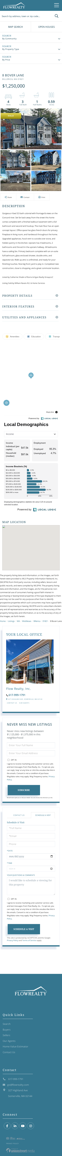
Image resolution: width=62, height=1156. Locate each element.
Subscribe (24, 790)
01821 (45, 621)
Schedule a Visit (43, 815)
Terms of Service (29, 940)
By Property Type (10, 49)
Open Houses (46, 26)
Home (3, 621)
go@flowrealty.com (18, 1084)
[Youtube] (23, 1126)
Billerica (37, 621)
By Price (6, 59)
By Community (9, 38)
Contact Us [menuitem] (9, 1052)
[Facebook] (7, 1126)
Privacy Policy (12, 940)
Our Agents (24, 703)
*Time (9, 863)
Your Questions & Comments (21, 875)
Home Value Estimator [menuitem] (15, 1046)
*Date (10, 850)
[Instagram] (30, 1126)
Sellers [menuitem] (6, 1035)
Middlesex (26, 621)
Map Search (15, 26)
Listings (11, 621)
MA (18, 621)
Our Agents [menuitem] (9, 1041)
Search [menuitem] (7, 1024)
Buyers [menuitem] (7, 1029)
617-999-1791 (17, 695)
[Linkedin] (15, 1126)
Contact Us (12, 703)
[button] (56, 16)
